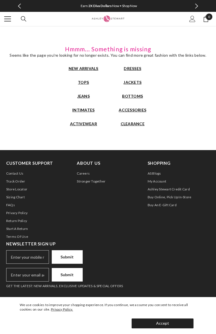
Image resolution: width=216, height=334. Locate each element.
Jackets (132, 82)
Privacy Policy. (62, 309)
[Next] (196, 6)
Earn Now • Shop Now (109, 6)
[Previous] (19, 6)
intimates (83, 109)
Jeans (83, 96)
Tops (83, 82)
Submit (67, 256)
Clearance (133, 123)
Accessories (132, 109)
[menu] (7, 19)
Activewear (83, 123)
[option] (108, 6)
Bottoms (132, 96)
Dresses (132, 68)
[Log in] (192, 19)
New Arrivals (83, 68)
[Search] (23, 19)
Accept (162, 323)
